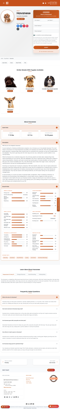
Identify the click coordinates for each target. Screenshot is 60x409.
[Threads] (18, 397)
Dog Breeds (6, 58)
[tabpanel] (30, 281)
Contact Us (28, 381)
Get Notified (10, 90)
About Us (28, 379)
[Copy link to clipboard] (18, 29)
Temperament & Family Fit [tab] (8, 274)
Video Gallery (29, 382)
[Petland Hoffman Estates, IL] (7, 3)
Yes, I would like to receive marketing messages (43, 35)
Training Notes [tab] (42, 274)
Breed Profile (18, 62)
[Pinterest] (14, 397)
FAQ (25, 62)
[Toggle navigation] (3, 3)
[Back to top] (56, 370)
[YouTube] (7, 397)
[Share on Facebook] (18, 26)
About (11, 62)
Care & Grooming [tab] (32, 274)
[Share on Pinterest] (24, 26)
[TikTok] (12, 397)
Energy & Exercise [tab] (21, 274)
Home (2, 58)
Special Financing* (30, 378)
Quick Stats (4, 62)
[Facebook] (5, 397)
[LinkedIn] (16, 397)
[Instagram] (9, 397)
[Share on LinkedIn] (21, 26)
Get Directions (8, 387)
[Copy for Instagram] (27, 26)
